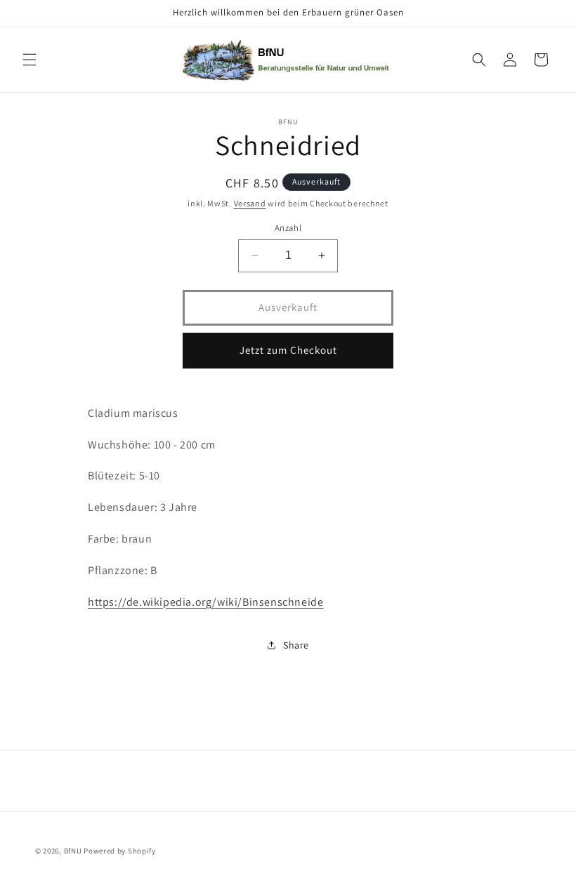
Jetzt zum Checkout (288, 350)
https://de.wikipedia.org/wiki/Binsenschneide (205, 602)
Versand (250, 203)
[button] (29, 59)
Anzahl (288, 228)
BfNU (73, 851)
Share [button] (296, 645)
